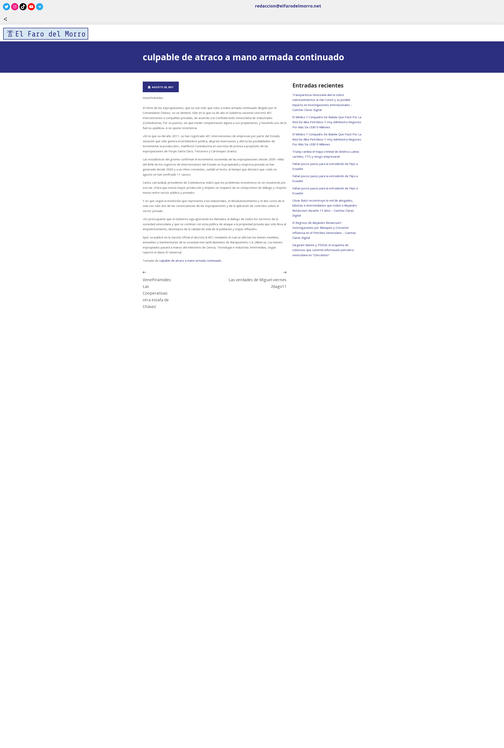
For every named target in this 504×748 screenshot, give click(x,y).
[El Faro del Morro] (45, 34)
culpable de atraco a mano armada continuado (190, 260)
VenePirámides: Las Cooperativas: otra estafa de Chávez (157, 293)
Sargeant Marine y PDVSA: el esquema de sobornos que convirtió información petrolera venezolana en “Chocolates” (323, 250)
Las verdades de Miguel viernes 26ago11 (257, 283)
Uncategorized (235, 87)
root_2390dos (198, 87)
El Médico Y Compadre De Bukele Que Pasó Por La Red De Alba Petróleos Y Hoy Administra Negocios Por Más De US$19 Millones (326, 122)
